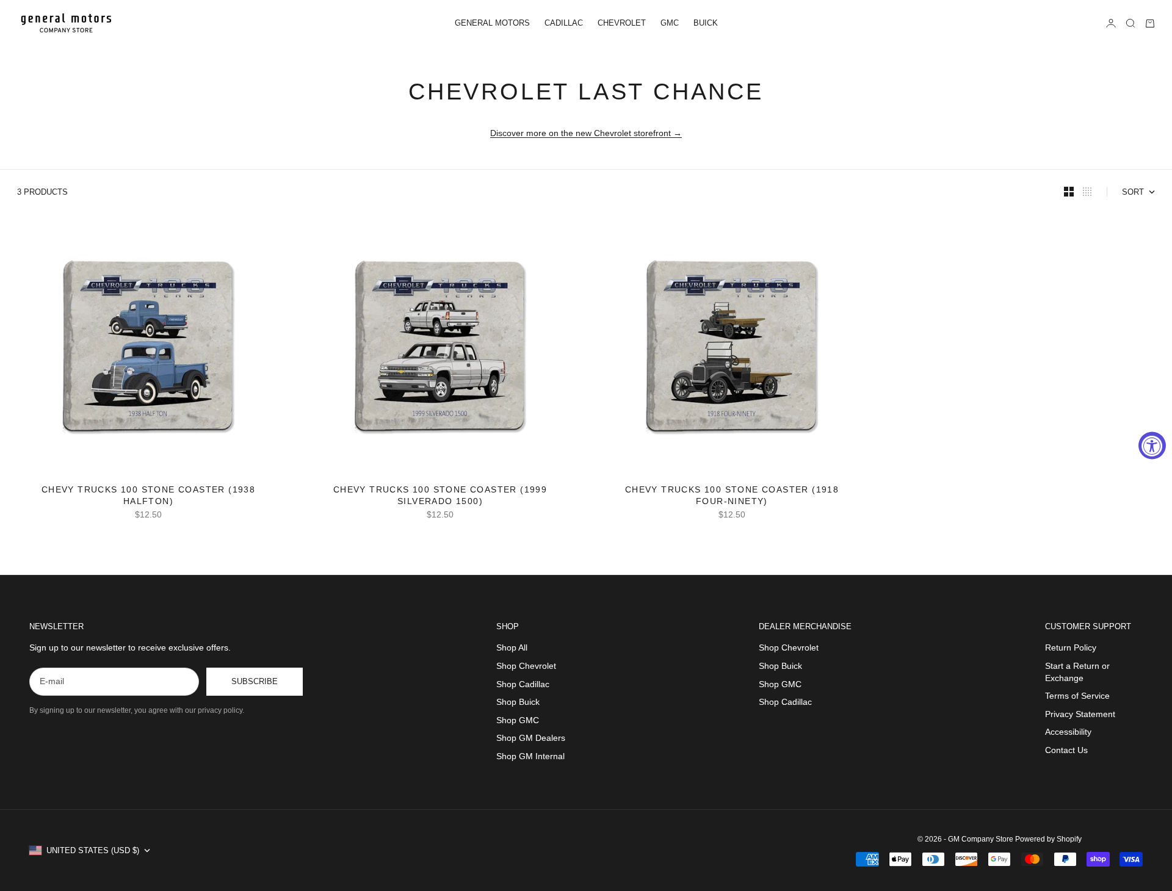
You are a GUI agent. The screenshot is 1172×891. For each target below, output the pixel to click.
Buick (705, 22)
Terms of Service (1077, 696)
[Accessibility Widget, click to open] (1152, 446)
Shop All (511, 647)
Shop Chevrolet (526, 666)
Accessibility (1068, 732)
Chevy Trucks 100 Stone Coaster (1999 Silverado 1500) (440, 496)
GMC (669, 22)
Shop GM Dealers (530, 738)
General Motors (492, 22)
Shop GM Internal (530, 756)
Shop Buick (518, 702)
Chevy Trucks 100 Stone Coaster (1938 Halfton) (148, 496)
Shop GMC (517, 720)
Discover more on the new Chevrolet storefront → (586, 133)
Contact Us (1066, 750)
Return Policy (1070, 647)
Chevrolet (622, 22)
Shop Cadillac (522, 684)
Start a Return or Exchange (1077, 672)
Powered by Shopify (1048, 839)
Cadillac (563, 22)
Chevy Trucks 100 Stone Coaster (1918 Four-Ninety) (732, 496)
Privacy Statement (1080, 714)
